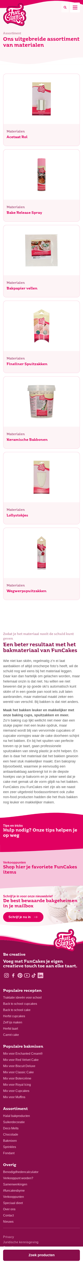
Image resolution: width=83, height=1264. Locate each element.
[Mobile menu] (75, 7)
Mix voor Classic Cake (18, 1072)
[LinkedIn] (40, 975)
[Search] (65, 7)
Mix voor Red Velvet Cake (21, 1059)
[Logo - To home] (65, 941)
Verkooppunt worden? (18, 1178)
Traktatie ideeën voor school (22, 997)
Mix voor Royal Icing (17, 1084)
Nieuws (8, 1221)
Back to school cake (16, 1010)
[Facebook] (13, 975)
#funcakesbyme (14, 1190)
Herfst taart (10, 1028)
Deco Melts (11, 1128)
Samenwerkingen (15, 1184)
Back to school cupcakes (20, 1003)
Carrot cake (11, 1034)
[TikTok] (33, 975)
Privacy (8, 1237)
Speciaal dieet (13, 1203)
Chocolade (10, 1134)
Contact (8, 1215)
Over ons (9, 1209)
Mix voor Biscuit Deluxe (19, 1066)
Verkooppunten (13, 1196)
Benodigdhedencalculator (20, 1172)
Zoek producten (42, 1255)
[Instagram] (6, 975)
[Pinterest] (20, 975)
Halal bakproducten (16, 1116)
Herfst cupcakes (14, 1016)
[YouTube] (27, 975)
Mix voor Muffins (14, 1097)
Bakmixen (10, 1140)
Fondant (8, 1153)
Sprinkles (9, 1147)
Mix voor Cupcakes (16, 1090)
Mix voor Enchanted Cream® (23, 1053)
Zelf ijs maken (12, 1022)
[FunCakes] (14, 14)
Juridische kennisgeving (21, 1242)
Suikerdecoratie (14, 1122)
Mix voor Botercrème (17, 1078)
